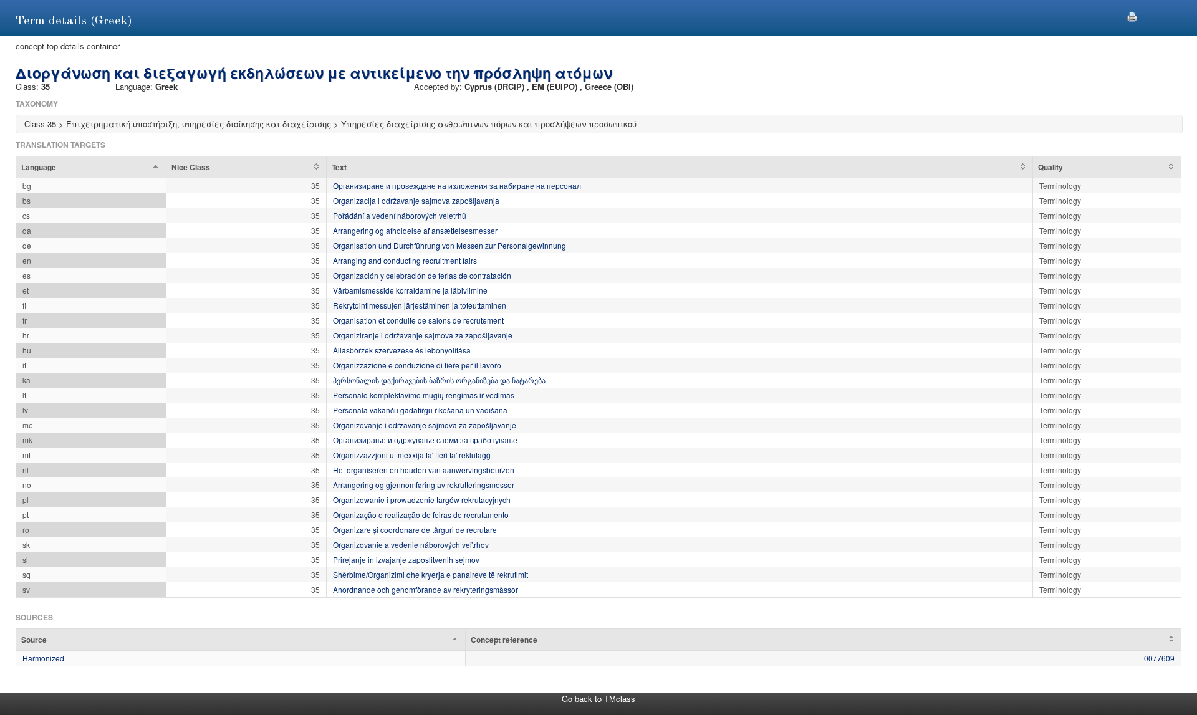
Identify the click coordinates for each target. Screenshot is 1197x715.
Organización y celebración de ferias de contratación (422, 275)
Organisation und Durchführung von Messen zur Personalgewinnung (449, 245)
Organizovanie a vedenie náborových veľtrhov (411, 544)
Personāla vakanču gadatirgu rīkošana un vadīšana (420, 410)
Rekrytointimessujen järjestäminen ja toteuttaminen (419, 305)
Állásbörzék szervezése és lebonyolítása (402, 350)
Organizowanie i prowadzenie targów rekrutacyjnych (422, 499)
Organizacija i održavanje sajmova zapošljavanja (416, 200)
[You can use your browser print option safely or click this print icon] (1132, 15)
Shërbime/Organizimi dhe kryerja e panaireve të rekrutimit (430, 574)
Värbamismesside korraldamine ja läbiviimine (410, 290)
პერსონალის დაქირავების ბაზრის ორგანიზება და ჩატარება (439, 380)
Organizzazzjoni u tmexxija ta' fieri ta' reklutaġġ (412, 454)
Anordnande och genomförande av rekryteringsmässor (425, 589)
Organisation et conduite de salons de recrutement (418, 320)
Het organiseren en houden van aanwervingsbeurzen (423, 469)
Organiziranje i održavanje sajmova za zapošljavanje (422, 335)
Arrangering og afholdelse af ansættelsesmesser (415, 230)
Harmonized (43, 658)
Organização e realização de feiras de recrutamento (421, 514)
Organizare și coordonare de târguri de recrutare (415, 529)
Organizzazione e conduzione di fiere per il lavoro (417, 365)
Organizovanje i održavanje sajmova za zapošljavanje (424, 425)
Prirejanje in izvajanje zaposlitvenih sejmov (406, 559)
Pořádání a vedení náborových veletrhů (399, 215)
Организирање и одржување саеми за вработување (425, 439)
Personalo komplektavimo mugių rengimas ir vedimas (423, 395)
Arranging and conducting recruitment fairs (405, 260)
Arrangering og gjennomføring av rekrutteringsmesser (423, 484)
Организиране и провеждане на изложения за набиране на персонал (457, 185)
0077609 (1159, 658)
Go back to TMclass (598, 698)
